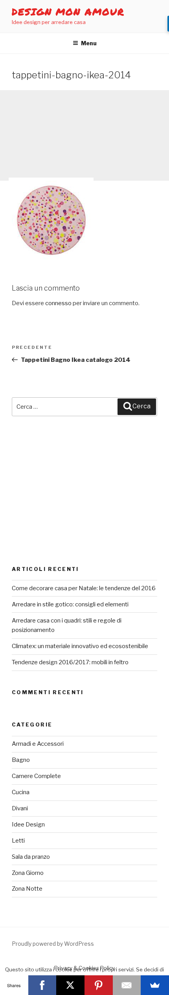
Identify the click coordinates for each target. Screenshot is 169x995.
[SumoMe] (155, 985)
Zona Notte (27, 888)
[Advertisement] (84, 135)
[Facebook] (42, 985)
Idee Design (28, 824)
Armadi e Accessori (38, 743)
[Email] (127, 985)
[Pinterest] (98, 985)
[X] (70, 985)
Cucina (20, 792)
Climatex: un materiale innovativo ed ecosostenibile (80, 646)
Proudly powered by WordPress (53, 943)
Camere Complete (36, 776)
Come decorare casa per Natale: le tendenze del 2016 (84, 588)
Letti (18, 840)
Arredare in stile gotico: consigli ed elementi (70, 604)
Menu (89, 43)
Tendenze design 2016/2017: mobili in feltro (70, 662)
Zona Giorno (28, 872)
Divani (20, 808)
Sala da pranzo (31, 856)
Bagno (21, 759)
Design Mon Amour (68, 12)
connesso (58, 303)
